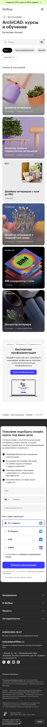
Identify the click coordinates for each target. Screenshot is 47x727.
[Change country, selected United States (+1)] (7, 499)
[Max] (18, 662)
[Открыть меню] (42, 9)
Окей (39, 722)
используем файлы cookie (14, 680)
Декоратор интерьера (18, 324)
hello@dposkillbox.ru (13, 642)
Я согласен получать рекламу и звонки (18, 577)
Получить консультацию (23, 565)
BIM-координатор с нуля (19, 281)
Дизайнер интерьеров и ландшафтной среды (19, 236)
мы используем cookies (10, 723)
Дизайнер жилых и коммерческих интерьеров (21, 149)
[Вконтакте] (3, 662)
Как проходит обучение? (12, 32)
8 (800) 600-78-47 (12, 632)
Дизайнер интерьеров (18, 108)
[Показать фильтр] (42, 42)
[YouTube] (13, 662)
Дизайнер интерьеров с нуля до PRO (22, 193)
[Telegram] (8, 662)
